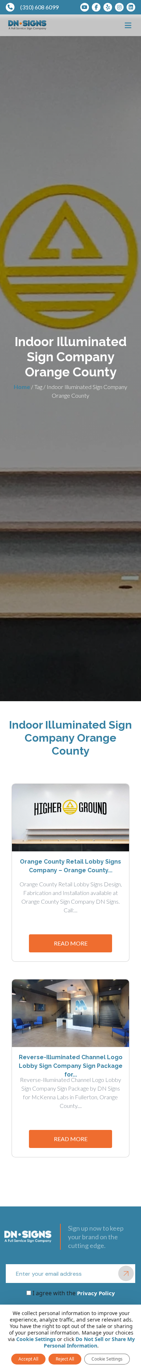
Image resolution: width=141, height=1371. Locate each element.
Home (22, 386)
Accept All (28, 1359)
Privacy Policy (95, 1293)
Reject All (65, 1359)
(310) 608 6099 (39, 7)
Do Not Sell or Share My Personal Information (89, 1342)
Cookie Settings (36, 1339)
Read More (70, 943)
